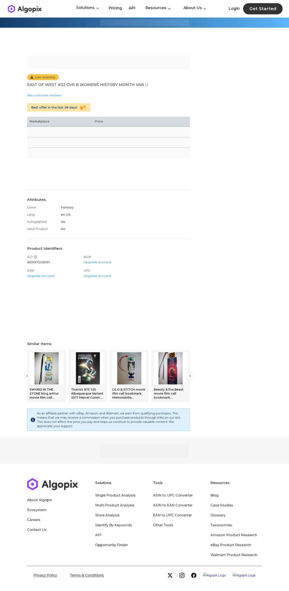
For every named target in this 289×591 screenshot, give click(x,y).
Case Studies (222, 505)
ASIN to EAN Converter (173, 505)
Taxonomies (221, 525)
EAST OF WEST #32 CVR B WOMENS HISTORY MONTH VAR (85, 84)
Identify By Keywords (113, 525)
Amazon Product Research (234, 535)
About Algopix (39, 500)
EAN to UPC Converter (172, 515)
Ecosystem (37, 510)
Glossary (218, 515)
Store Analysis (107, 515)
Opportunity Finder (111, 545)
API (132, 8)
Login (234, 8)
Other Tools (163, 525)
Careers (33, 520)
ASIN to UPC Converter (173, 495)
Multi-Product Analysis (114, 505)
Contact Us (37, 530)
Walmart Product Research (234, 555)
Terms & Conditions (87, 575)
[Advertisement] (144, 41)
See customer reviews (44, 95)
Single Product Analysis (115, 495)
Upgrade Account (97, 262)
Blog (215, 495)
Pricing (115, 8)
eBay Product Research (231, 545)
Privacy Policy (45, 575)
